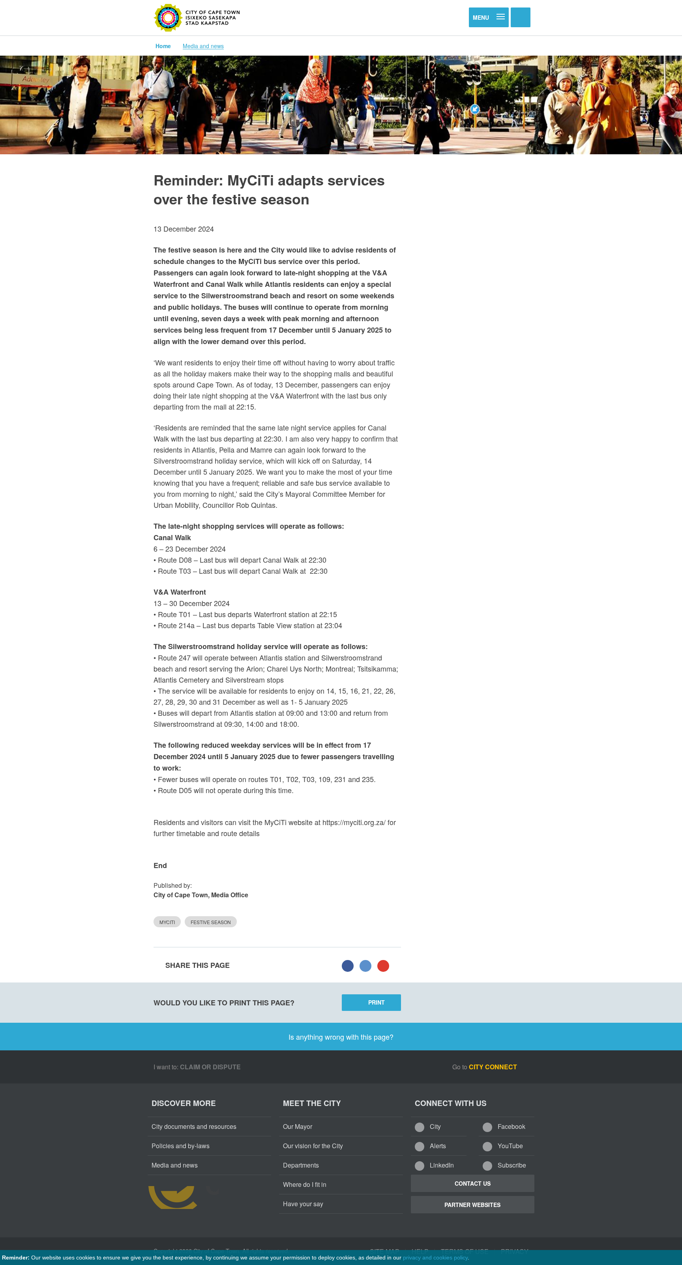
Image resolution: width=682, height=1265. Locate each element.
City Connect (494, 1066)
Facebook (510, 1126)
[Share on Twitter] (365, 965)
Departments (301, 1165)
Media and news (203, 45)
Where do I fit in (304, 1184)
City (434, 1126)
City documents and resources (194, 1126)
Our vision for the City (313, 1145)
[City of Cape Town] (197, 18)
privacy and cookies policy (435, 1257)
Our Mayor (297, 1126)
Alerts (437, 1145)
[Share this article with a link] (383, 965)
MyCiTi (167, 922)
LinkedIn (441, 1165)
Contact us (473, 1183)
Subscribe (511, 1165)
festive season (211, 922)
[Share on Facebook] (348, 965)
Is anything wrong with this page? (341, 1036)
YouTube (509, 1145)
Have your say (303, 1203)
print (376, 1002)
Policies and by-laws (181, 1145)
